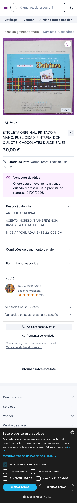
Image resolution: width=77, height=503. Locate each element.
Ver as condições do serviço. (24, 347)
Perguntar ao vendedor (41, 335)
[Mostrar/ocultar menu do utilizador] (5, 8)
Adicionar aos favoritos (41, 326)
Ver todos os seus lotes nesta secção (31, 314)
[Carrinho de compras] (72, 7)
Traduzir (15, 122)
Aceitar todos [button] (19, 487)
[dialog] (38, 465)
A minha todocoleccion (56, 20)
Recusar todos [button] (56, 487)
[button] (38, 206)
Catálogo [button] (11, 20)
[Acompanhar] (67, 44)
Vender (28, 20)
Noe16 (10, 278)
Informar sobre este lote (38, 369)
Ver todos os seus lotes (21, 307)
